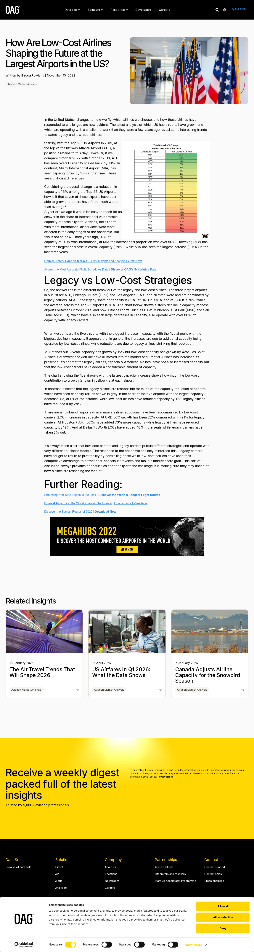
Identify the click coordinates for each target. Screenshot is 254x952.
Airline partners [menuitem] (164, 867)
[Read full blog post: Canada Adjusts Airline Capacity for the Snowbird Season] (243, 690)
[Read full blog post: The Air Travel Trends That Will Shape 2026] (77, 690)
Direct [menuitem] (59, 867)
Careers (164, 10)
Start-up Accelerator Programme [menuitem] (175, 881)
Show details (193, 944)
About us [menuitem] (110, 867)
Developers (143, 10)
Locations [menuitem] (111, 874)
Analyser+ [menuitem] (61, 887)
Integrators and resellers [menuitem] (170, 874)
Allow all (223, 906)
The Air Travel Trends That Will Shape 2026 (42, 672)
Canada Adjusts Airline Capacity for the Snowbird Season (207, 675)
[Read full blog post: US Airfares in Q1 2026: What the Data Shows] (160, 690)
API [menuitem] (57, 874)
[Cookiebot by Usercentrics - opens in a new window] (24, 945)
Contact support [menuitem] (214, 867)
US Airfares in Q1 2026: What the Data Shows (121, 672)
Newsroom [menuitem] (112, 881)
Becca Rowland (33, 75)
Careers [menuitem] (110, 887)
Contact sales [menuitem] (213, 874)
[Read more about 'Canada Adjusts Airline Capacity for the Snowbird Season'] (209, 631)
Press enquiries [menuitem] (214, 881)
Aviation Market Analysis (22, 84)
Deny (223, 928)
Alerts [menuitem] (58, 881)
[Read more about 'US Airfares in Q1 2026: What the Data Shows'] (127, 631)
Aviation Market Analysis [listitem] (26, 689)
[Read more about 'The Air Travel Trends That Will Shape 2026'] (44, 631)
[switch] (107, 945)
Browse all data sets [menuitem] (18, 867)
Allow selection (223, 917)
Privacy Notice (165, 776)
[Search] (217, 10)
